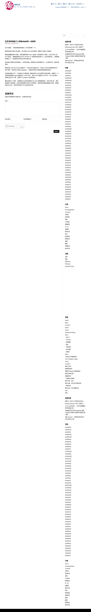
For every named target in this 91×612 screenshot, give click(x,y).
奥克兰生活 (68, 366)
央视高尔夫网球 (70, 378)
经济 (66, 234)
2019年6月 (68, 158)
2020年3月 (68, 136)
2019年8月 (68, 153)
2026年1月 (68, 76)
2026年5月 (68, 71)
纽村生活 (67, 231)
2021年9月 (68, 117)
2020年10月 (68, 129)
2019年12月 (68, 143)
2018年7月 (68, 184)
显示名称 (8, 119)
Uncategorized (69, 210)
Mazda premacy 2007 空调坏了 (74, 47)
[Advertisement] (45, 22)
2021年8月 (68, 119)
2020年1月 (68, 141)
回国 (66, 219)
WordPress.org (69, 266)
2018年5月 (68, 189)
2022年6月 (68, 112)
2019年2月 (68, 168)
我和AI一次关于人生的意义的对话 (74, 45)
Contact (67, 325)
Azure (66, 207)
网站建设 (67, 236)
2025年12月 (68, 78)
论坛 (66, 4)
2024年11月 (68, 97)
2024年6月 (68, 105)
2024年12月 (68, 95)
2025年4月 (68, 85)
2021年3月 (68, 122)
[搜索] (84, 35)
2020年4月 (68, 134)
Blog (60, 4)
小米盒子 (67, 222)
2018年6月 (68, 187)
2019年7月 (68, 155)
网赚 (66, 241)
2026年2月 (68, 73)
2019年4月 (68, 163)
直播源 (67, 229)
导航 (67, 344)
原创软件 (67, 217)
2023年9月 (68, 109)
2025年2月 (68, 90)
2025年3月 (68, 88)
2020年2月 (68, 138)
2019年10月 (68, 148)
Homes (54, 4)
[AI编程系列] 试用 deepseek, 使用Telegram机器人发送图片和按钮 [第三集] (75, 56)
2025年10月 (68, 80)
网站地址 (44, 119)
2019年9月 (68, 151)
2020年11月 (68, 126)
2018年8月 (68, 182)
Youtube (72, 4)
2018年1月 (67, 199)
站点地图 (68, 349)
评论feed (67, 264)
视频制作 (67, 246)
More (66, 335)
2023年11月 (68, 107)
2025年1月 (68, 92)
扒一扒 (67, 227)
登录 (66, 259)
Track (66, 361)
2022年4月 (68, 114)
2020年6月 (68, 131)
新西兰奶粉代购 (75, 7)
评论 (6, 101)
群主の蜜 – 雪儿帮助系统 (72, 388)
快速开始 (68, 386)
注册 (66, 257)
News (66, 354)
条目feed (67, 261)
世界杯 (67, 214)
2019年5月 (68, 160)
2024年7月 (68, 102)
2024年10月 (68, 100)
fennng (16, 43)
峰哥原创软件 (68, 369)
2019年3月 (68, 165)
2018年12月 (68, 172)
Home (67, 327)
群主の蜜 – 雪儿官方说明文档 (73, 383)
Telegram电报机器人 (71, 357)
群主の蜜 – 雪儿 (69, 381)
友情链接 (68, 342)
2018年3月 (68, 194)
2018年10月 (68, 177)
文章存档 (68, 347)
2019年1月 (67, 170)
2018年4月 (68, 192)
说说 (66, 393)
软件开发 (67, 248)
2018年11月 (68, 175)
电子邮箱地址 (28, 119)
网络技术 (67, 239)
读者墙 (67, 352)
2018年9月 (68, 180)
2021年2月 (68, 124)
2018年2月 (68, 197)
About (67, 320)
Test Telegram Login (71, 359)
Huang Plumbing (70, 332)
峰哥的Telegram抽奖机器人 (73, 371)
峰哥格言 (67, 224)
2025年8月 (68, 83)
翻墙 (66, 244)
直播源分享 (68, 376)
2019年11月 (68, 146)
